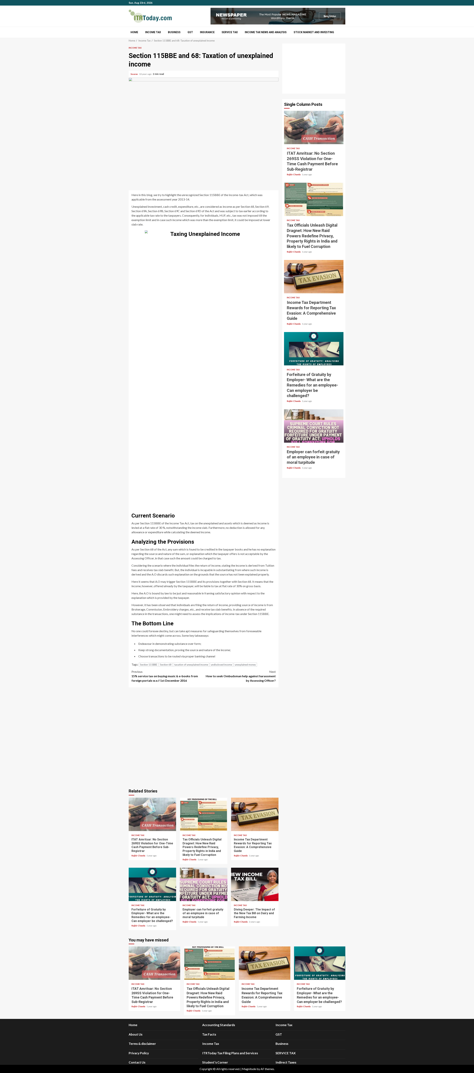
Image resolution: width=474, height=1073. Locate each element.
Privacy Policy (139, 1053)
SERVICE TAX (230, 32)
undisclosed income (221, 664)
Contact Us (137, 1062)
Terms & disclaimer (142, 1044)
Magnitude (249, 1069)
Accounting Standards (218, 1025)
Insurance (207, 32)
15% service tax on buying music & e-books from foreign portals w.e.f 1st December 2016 (164, 676)
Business (174, 32)
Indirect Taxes (286, 1062)
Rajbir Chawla (138, 855)
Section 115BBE (148, 664)
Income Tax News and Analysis (266, 32)
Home (134, 32)
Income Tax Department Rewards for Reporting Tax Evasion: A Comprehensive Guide (254, 814)
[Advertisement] (313, 68)
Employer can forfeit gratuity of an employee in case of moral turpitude (203, 884)
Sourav (134, 74)
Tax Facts (209, 1034)
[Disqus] (203, 737)
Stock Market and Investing (314, 32)
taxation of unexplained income (191, 664)
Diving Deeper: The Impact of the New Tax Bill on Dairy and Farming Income (254, 884)
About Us (135, 1034)
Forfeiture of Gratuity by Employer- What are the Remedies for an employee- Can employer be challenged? (152, 884)
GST (190, 32)
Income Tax (153, 32)
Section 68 (165, 664)
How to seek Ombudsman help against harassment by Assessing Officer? (241, 676)
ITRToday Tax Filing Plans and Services (230, 1053)
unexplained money (245, 664)
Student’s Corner (215, 1062)
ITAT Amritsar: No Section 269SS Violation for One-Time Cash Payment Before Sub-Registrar (152, 814)
